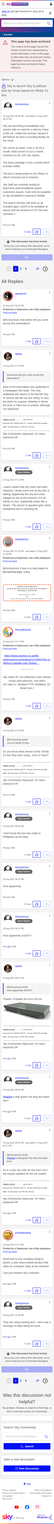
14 (8, 1284)
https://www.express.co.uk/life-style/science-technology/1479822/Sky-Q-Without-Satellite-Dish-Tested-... (27, 659)
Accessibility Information (41, 1493)
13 (8, 1213)
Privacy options (9, 1490)
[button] (49, 103)
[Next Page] (45, 269)
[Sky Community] (17, 4)
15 (8, 1337)
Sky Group (7, 1499)
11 (8, 1058)
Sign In (50, 4)
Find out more (10, 313)
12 (8, 1111)
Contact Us (47, 1496)
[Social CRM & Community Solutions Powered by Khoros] (44, 1517)
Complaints (7, 1496)
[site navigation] (3, 4)
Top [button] (28, 1484)
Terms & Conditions (43, 1490)
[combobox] (24, 23)
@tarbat (7, 1096)
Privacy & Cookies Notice (13, 1493)
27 (37, 268)
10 (8, 946)
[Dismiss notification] (50, 13)
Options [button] (5, 79)
